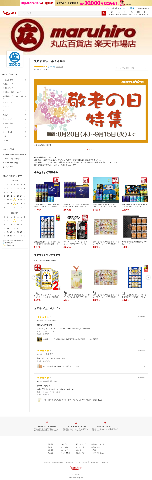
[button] (143, 8)
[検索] (104, 13)
